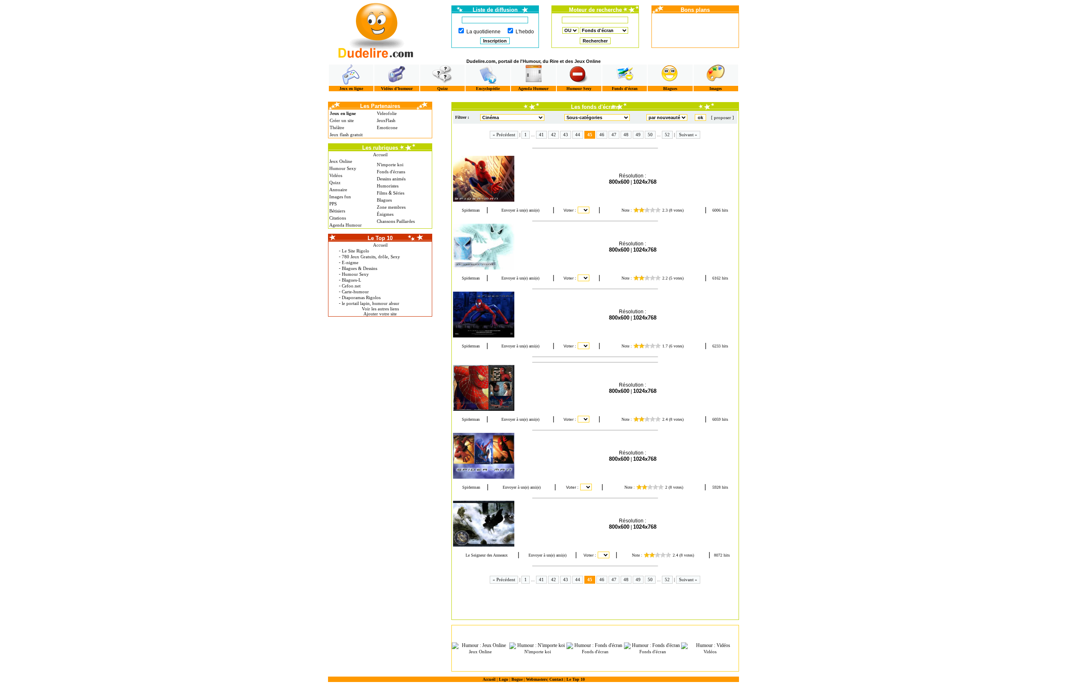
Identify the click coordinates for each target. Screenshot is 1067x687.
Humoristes (387, 185)
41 (541, 134)
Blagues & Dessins (359, 268)
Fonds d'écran (625, 88)
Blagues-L (351, 279)
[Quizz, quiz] (442, 75)
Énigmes (385, 214)
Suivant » (688, 134)
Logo (503, 679)
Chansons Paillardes (396, 221)
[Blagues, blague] (670, 75)
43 (565, 134)
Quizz (442, 88)
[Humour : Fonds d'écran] (595, 645)
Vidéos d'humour (397, 88)
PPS (333, 203)
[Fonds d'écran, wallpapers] (624, 75)
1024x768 (644, 182)
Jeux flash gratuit (346, 134)
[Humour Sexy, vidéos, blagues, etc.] (579, 75)
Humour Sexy (578, 88)
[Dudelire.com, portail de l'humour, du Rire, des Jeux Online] (376, 29)
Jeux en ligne (351, 88)
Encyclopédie (488, 88)
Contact (556, 679)
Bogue (517, 679)
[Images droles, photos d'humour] (716, 75)
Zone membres (391, 207)
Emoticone (387, 127)
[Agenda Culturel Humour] (533, 75)
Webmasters (536, 679)
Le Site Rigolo (355, 250)
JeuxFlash (386, 120)
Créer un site (342, 120)
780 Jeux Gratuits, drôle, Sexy (371, 256)
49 (638, 134)
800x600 (619, 182)
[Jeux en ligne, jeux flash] (351, 75)
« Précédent (504, 134)
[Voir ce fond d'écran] (490, 179)
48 (626, 134)
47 (613, 134)
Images (715, 88)
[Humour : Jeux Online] (480, 645)
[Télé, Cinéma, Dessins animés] (488, 75)
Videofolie (387, 113)
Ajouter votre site (380, 313)
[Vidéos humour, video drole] (396, 75)
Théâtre (337, 127)
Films (382, 192)
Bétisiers (337, 210)
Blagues (670, 88)
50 (650, 134)
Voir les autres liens (380, 308)
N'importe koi (390, 164)
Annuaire (338, 189)
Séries (398, 192)
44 (577, 134)
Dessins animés (391, 178)
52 (667, 134)
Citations (337, 217)
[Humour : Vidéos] (710, 645)
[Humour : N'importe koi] (538, 645)
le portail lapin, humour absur (370, 303)
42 (553, 134)
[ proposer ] (722, 117)
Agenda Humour (533, 88)
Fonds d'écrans (391, 171)
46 (601, 134)
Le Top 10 (575, 679)
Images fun (340, 196)
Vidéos (335, 175)
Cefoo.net (351, 285)
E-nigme (350, 262)
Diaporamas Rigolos (361, 297)
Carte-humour (355, 291)
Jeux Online (340, 161)
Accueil (380, 154)
